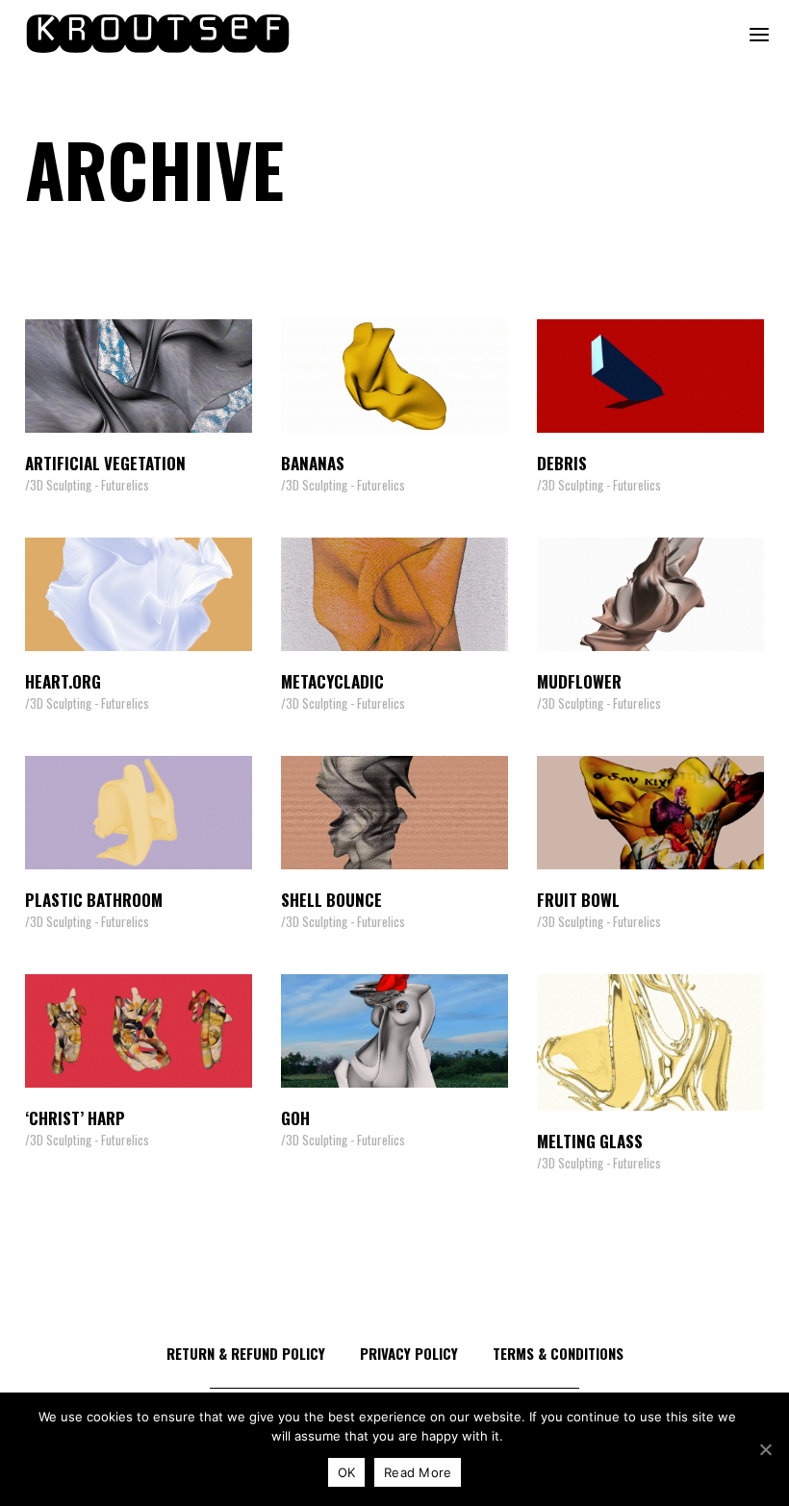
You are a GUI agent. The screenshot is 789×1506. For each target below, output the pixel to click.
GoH (295, 1118)
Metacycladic (332, 681)
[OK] (765, 1449)
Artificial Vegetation (105, 463)
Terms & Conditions (558, 1353)
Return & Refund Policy (245, 1353)
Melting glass (590, 1141)
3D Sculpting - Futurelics (89, 484)
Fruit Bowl (578, 900)
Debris (562, 463)
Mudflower (579, 681)
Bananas (312, 463)
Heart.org (63, 681)
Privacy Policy (409, 1353)
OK (347, 1472)
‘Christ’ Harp (75, 1118)
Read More (417, 1472)
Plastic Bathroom (94, 900)
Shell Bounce (331, 900)
